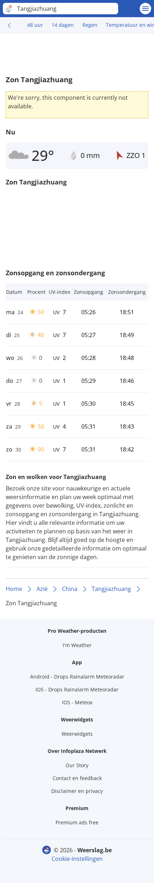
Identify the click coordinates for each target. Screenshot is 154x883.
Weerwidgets (77, 733)
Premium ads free (77, 822)
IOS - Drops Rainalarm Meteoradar (77, 689)
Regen (89, 24)
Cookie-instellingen (77, 859)
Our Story (77, 765)
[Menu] (145, 8)
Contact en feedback (77, 778)
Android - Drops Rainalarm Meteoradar (77, 676)
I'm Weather (77, 645)
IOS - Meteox (77, 702)
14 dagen (63, 24)
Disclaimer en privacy (77, 791)
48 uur (35, 24)
